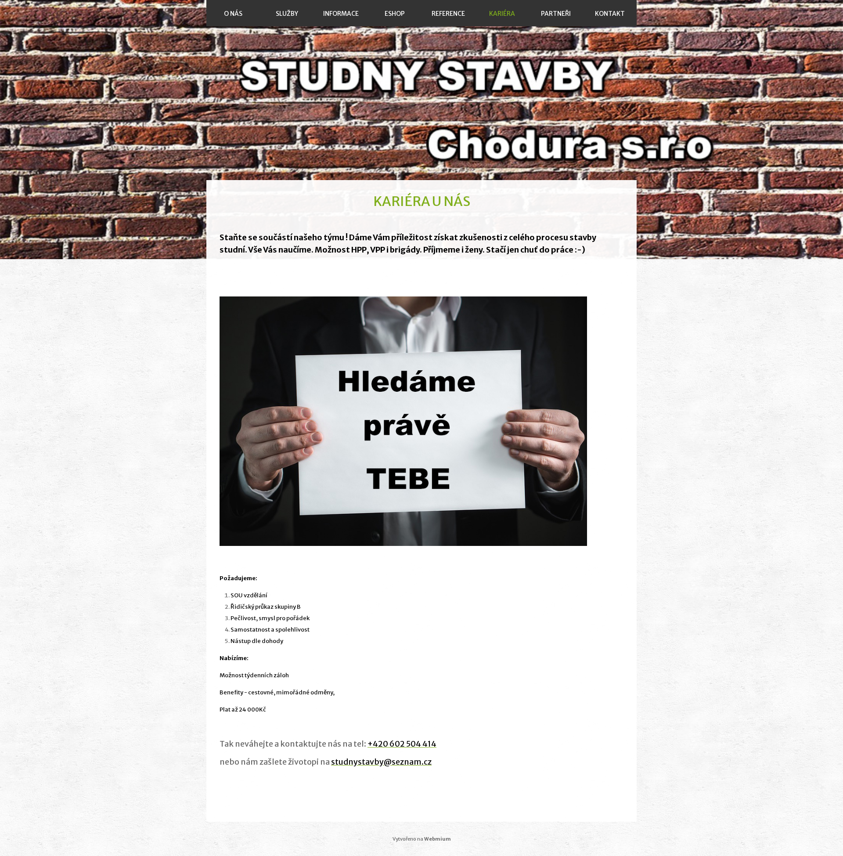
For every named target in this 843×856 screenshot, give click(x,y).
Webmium (437, 839)
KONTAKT (610, 14)
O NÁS (233, 14)
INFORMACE (341, 14)
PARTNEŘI (556, 14)
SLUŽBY (287, 14)
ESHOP (395, 14)
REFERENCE (448, 14)
